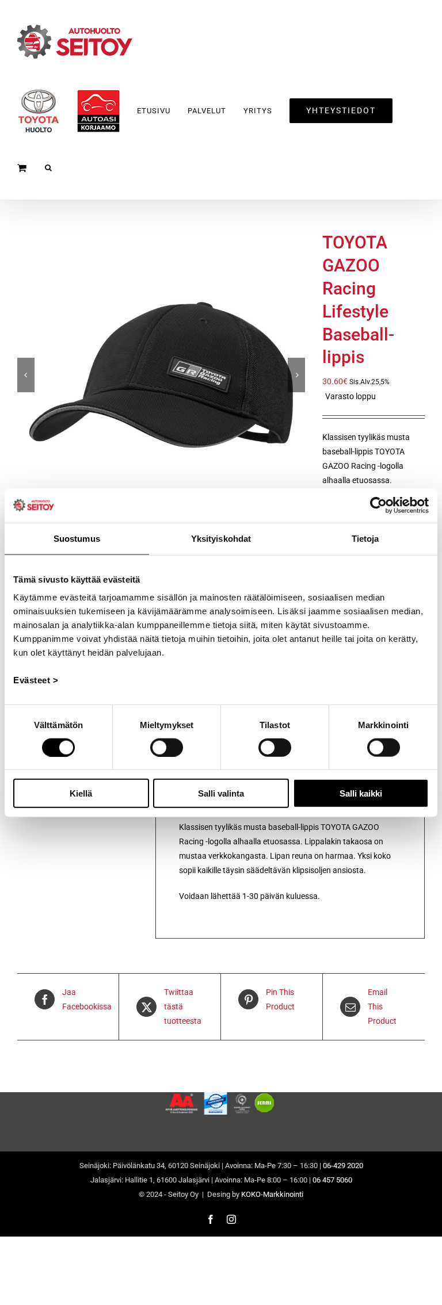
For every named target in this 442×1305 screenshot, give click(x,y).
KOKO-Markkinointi (272, 1194)
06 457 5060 (332, 1180)
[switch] (166, 747)
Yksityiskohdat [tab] (221, 538)
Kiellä (81, 793)
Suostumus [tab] (77, 538)
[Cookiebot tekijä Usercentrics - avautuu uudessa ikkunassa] (378, 505)
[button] (48, 167)
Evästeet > (35, 680)
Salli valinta (221, 793)
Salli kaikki (361, 793)
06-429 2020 (343, 1165)
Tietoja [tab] (365, 538)
